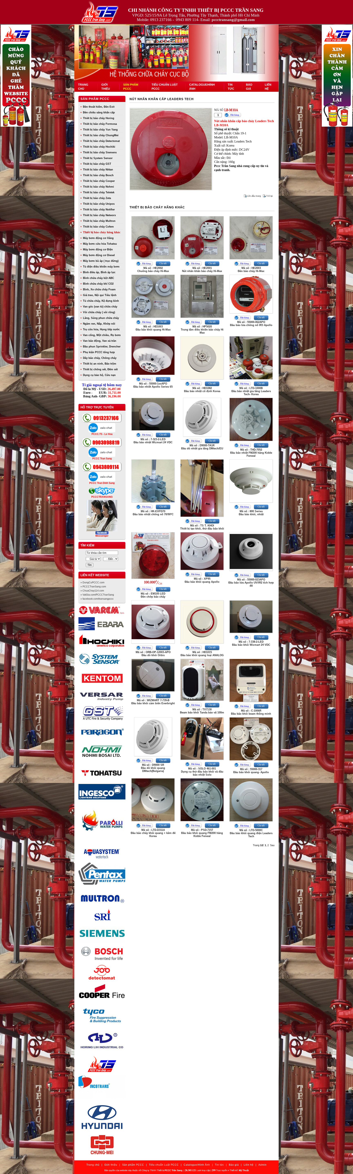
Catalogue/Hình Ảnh (197, 1164)
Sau (272, 845)
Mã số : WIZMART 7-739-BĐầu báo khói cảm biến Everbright (153, 702)
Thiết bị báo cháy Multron (99, 220)
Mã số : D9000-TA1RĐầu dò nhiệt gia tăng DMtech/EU (202, 447)
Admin (262, 1164)
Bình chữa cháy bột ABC (98, 278)
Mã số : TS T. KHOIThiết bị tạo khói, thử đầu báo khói (202, 527)
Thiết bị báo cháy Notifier (99, 209)
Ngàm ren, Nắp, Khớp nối (99, 323)
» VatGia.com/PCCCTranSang (97, 594)
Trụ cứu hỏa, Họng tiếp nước (101, 329)
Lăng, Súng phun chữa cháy (101, 317)
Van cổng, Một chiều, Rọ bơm (102, 335)
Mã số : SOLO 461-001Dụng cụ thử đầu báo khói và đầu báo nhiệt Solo (202, 771)
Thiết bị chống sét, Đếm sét (100, 369)
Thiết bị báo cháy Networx (99, 215)
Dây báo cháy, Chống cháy (99, 357)
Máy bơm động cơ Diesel (99, 255)
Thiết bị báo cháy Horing (98, 118)
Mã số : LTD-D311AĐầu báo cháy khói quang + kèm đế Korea (153, 833)
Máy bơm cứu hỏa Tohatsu (100, 243)
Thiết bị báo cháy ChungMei (100, 135)
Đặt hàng (234, 115)
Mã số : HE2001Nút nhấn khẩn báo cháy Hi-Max (202, 269)
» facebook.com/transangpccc (97, 598)
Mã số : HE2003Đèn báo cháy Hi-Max (251, 269)
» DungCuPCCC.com (92, 582)
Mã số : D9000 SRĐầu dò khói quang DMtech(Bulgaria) (153, 768)
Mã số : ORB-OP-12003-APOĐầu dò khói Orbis (153, 654)
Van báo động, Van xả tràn (99, 340)
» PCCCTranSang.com (93, 586)
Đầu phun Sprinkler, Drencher (102, 346)
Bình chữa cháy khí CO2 (98, 283)
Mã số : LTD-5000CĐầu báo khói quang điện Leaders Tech (251, 833)
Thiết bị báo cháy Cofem (98, 226)
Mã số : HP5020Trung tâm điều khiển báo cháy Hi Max (202, 329)
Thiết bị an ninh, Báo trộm (99, 363)
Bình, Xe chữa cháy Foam (99, 289)
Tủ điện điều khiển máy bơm (101, 266)
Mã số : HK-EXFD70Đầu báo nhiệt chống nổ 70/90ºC (153, 513)
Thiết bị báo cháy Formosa (100, 123)
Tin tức (219, 1164)
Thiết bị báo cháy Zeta (97, 198)
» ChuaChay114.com (92, 590)
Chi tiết (163, 263)
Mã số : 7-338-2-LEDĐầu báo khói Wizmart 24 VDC (251, 643)
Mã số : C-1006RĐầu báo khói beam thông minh (251, 712)
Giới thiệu (110, 1164)
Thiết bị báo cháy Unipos (99, 203)
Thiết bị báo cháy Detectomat (101, 141)
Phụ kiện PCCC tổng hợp (99, 352)
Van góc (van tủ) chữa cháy (100, 306)
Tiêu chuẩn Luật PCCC (164, 1164)
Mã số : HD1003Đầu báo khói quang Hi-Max (153, 328)
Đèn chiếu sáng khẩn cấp (99, 112)
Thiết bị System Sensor (98, 158)
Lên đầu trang (254, 196)
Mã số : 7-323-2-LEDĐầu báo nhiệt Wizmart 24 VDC (153, 441)
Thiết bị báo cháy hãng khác (102, 232)
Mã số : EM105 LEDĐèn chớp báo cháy (153, 595)
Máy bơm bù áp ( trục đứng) (100, 260)
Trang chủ (92, 1164)
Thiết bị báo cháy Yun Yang (100, 129)
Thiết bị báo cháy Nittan (98, 169)
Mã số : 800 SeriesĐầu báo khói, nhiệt (251, 513)
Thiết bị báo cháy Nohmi (98, 186)
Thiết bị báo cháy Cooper (99, 180)
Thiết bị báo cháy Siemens (100, 152)
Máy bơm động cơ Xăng (98, 238)
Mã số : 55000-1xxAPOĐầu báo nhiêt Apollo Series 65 (153, 385)
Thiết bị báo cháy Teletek (98, 192)
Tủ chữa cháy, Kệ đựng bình (101, 300)
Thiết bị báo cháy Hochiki (99, 146)
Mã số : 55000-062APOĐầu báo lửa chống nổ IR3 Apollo (251, 324)
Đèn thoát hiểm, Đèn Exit (98, 106)
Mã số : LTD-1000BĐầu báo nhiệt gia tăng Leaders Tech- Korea (251, 391)
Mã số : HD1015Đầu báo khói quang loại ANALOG (202, 654)
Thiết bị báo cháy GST (97, 163)
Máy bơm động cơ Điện (98, 249)
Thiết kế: (239, 1170)
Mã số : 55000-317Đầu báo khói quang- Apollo (251, 771)
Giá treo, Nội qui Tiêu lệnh (99, 295)
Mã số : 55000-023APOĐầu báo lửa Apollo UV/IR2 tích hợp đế (251, 582)
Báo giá (234, 1164)
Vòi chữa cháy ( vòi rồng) (99, 312)
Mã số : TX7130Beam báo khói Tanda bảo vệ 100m (202, 711)
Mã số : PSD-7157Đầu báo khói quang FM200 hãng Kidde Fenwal (202, 833)
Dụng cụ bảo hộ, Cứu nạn (99, 375)
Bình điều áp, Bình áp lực (99, 272)
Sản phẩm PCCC (94, 99)
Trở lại (269, 196)
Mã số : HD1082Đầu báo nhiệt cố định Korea (202, 390)
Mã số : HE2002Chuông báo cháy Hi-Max (153, 269)
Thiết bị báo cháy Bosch (98, 175)
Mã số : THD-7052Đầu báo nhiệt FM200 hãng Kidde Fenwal (251, 452)
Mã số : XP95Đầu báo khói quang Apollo (202, 580)
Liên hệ (249, 1164)
